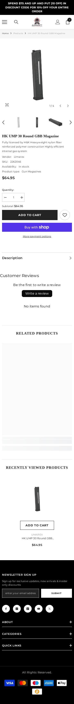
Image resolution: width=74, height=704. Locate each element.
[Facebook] (6, 609)
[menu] (4, 22)
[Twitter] (49, 609)
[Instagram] (17, 609)
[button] (60, 105)
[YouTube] (39, 609)
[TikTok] (28, 609)
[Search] (16, 22)
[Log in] (58, 22)
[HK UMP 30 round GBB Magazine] (37, 499)
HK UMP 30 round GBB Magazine (37, 539)
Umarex (19, 156)
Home (5, 33)
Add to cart (29, 215)
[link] (65, 215)
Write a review (37, 293)
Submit (56, 593)
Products (18, 33)
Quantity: (8, 189)
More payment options (37, 236)
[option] (37, 75)
